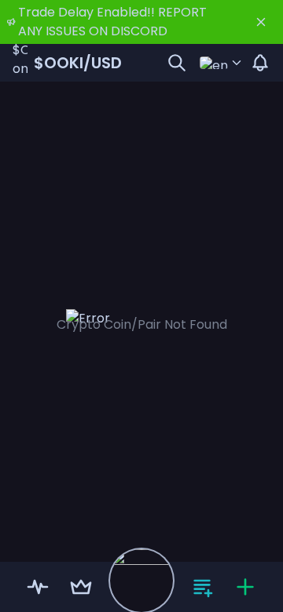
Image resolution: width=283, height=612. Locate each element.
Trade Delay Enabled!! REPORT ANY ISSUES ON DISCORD (112, 21)
